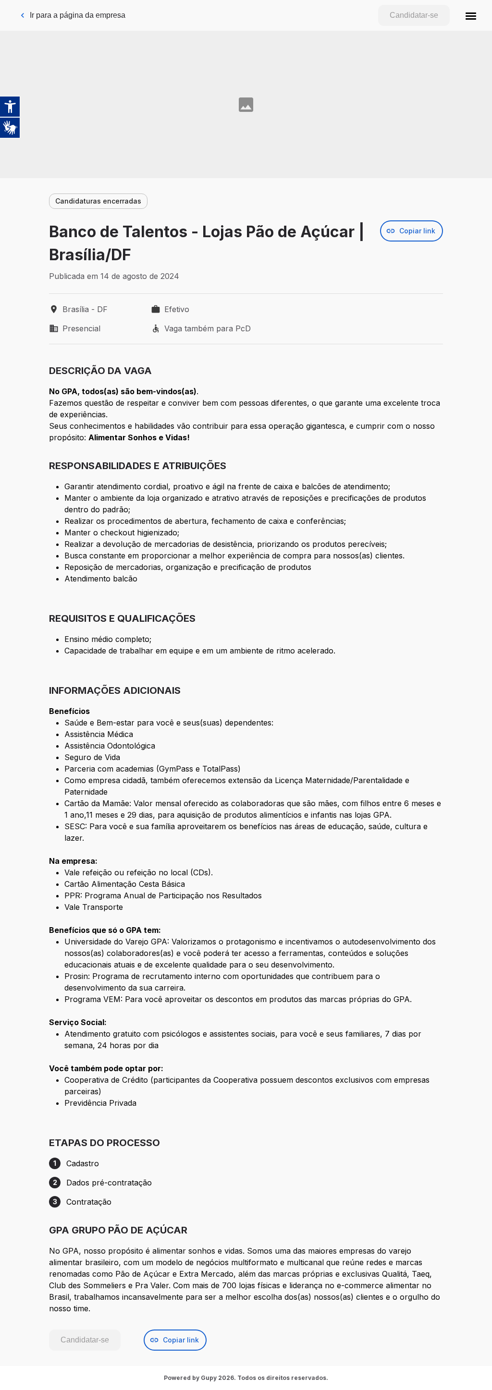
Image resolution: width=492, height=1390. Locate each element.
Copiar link (417, 231)
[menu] (471, 15)
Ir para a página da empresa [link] (77, 15)
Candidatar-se (414, 15)
